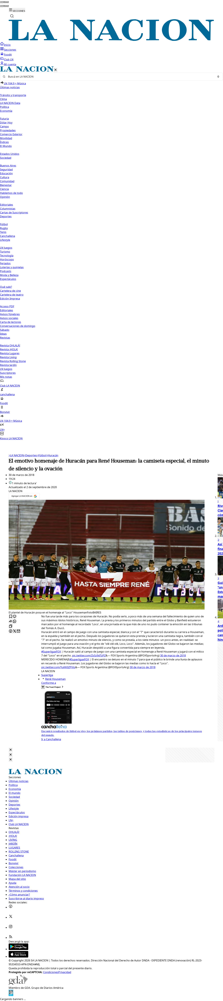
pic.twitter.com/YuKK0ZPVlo (58, 667)
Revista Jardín (8, 365)
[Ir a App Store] (18, 956)
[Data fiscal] (11, 995)
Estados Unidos (9, 154)
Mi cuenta (10, 64)
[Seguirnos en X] (11, 917)
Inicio (7, 45)
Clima (3, 99)
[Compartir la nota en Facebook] (11, 631)
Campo (4, 126)
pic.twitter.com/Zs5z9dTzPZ (89, 655)
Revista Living (8, 357)
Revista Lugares (9, 353)
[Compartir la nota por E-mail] (18, 631)
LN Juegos (6, 248)
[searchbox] (110, 77)
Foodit (8, 54)
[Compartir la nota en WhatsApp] (14, 621)
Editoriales (6, 204)
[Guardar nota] (11, 616)
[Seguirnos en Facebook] (11, 907)
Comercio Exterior (11, 134)
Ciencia (4, 189)
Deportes (30, 455)
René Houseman (55, 679)
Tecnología (6, 255)
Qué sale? (6, 287)
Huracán (52, 455)
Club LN (8, 59)
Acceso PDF (7, 306)
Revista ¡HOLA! (9, 349)
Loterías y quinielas (12, 267)
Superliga (47, 675)
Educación (6, 173)
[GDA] (18, 984)
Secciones (10, 50)
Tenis (3, 232)
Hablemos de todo (11, 193)
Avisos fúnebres (10, 314)
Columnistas (7, 208)
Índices (4, 142)
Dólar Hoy (6, 122)
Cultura (4, 177)
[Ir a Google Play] (18, 949)
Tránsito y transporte (13, 95)
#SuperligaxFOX (51, 651)
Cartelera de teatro (12, 294)
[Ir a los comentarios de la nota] (14, 616)
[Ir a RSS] (11, 937)
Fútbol (4, 224)
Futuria (4, 118)
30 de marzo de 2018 (173, 655)
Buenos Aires (8, 165)
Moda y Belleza (9, 275)
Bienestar (6, 185)
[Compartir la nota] (11, 621)
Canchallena (7, 236)
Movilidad (6, 138)
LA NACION (16, 455)
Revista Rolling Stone (13, 361)
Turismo (5, 251)
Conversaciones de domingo (17, 326)
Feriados (5, 263)
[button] (111, 253)
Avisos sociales (9, 318)
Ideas (3, 334)
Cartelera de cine (10, 291)
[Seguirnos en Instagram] (11, 927)
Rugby (4, 228)
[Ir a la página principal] (111, 40)
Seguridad (6, 169)
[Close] (11, 750)
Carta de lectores (10, 322)
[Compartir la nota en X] (14, 631)
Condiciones (50, 972)
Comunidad (7, 181)
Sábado (4, 330)
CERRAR (4, 2)
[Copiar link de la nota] (11, 626)
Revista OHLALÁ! (10, 345)
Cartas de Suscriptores (14, 212)
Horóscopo (7, 259)
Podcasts (5, 271)
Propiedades (8, 130)
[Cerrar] (55, 70)
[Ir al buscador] (12, 16)
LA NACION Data (10, 103)
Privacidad (64, 972)
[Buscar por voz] (218, 76)
